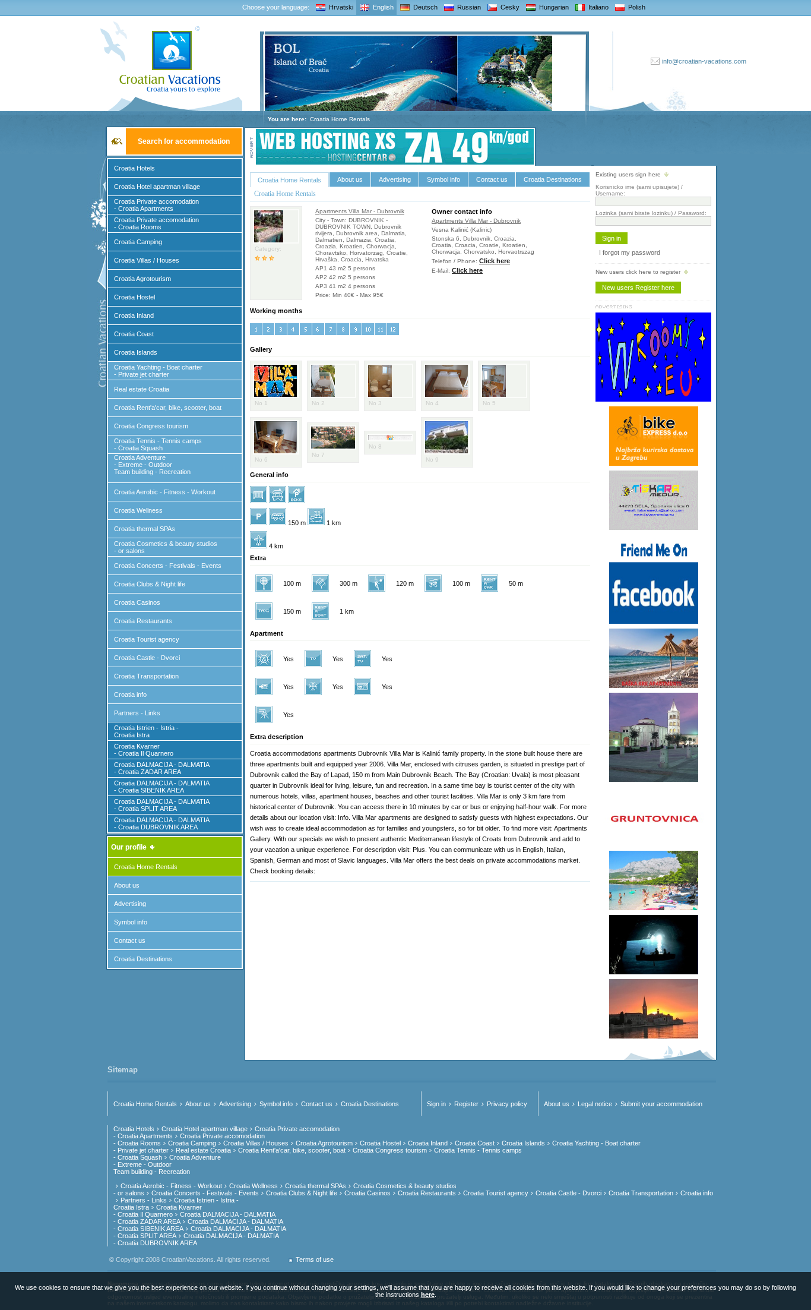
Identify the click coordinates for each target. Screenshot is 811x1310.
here (428, 1294)
